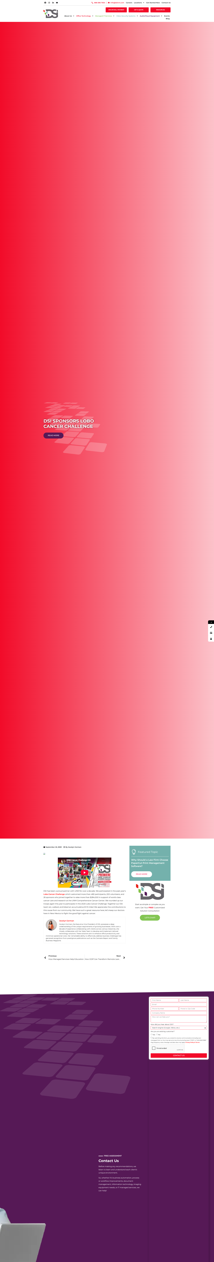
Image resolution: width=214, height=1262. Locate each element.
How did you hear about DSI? (162, 1024)
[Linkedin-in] (53, 2)
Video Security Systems (125, 16)
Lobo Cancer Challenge (54, 894)
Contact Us (166, 3)
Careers (129, 3)
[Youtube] (57, 2)
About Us (68, 16)
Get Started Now (153, 3)
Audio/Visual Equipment (150, 16)
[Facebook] (45, 2)
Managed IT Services (103, 16)
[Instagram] (49, 2)
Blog (168, 19)
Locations (138, 3)
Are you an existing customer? (163, 1031)
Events (167, 16)
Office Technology (83, 16)
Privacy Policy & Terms (192, 1042)
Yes (154, 1035)
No (159, 1035)
